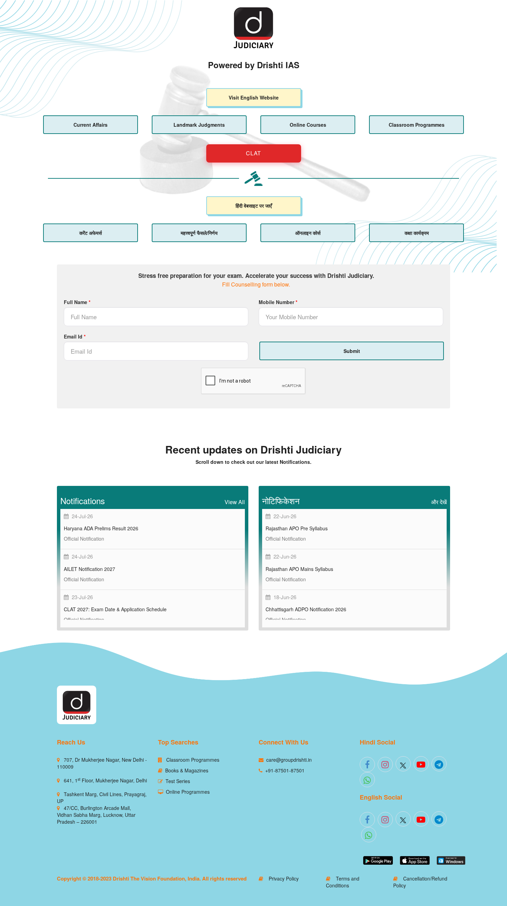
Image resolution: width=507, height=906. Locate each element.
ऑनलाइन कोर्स (307, 232)
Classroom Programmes (417, 124)
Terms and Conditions (342, 882)
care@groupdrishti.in (289, 759)
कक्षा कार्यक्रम (417, 232)
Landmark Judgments (199, 124)
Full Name (77, 302)
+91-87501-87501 (285, 770)
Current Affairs (90, 124)
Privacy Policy (281, 878)
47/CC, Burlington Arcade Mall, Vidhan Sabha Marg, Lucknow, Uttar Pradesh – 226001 (96, 814)
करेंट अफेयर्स (90, 232)
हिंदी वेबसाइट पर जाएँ (254, 205)
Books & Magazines (186, 770)
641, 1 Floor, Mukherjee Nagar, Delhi (105, 780)
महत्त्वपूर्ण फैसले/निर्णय (199, 232)
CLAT (253, 153)
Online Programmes (188, 791)
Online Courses (308, 124)
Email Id (75, 336)
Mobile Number (278, 302)
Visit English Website (254, 97)
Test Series (178, 781)
